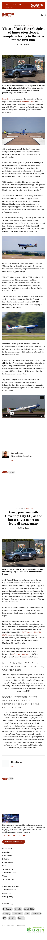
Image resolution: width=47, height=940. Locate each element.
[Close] (44, 445)
